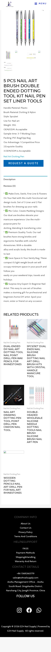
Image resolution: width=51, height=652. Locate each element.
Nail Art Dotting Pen (14, 156)
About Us (25, 523)
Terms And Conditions (25, 536)
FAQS (25, 548)
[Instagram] (19, 610)
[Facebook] (29, 610)
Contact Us (25, 527)
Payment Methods (25, 552)
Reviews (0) (10, 185)
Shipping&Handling (25, 557)
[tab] (25, 179)
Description (9, 179)
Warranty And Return (25, 561)
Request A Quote (23, 163)
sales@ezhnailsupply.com (25, 577)
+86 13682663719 (25, 573)
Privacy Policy (25, 532)
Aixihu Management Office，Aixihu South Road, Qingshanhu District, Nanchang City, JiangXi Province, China (25, 586)
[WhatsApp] (39, 610)
